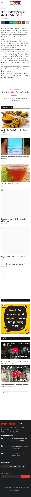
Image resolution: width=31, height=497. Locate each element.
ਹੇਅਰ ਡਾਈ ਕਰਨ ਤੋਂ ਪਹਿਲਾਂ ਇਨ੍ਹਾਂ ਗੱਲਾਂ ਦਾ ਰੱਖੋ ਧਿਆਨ (15, 264)
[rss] (23, 466)
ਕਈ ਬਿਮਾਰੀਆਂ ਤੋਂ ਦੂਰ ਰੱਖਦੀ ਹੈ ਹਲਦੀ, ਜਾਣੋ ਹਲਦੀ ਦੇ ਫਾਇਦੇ (15, 131)
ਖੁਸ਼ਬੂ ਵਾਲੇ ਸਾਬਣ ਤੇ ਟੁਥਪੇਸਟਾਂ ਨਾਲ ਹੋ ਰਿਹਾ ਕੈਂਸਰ (13, 257)
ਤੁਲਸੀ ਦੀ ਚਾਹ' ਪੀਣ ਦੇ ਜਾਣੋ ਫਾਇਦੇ (10, 184)
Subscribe (25, 477)
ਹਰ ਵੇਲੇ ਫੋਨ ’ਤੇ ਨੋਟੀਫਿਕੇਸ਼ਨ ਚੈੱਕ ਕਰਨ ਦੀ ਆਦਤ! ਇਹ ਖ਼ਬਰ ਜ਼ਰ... (15, 158)
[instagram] (11, 466)
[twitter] (7, 466)
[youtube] (15, 466)
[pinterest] (19, 466)
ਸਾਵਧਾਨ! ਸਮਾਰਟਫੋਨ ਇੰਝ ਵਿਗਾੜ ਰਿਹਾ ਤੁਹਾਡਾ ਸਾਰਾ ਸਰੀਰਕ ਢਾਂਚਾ (15, 99)
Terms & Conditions (15, 490)
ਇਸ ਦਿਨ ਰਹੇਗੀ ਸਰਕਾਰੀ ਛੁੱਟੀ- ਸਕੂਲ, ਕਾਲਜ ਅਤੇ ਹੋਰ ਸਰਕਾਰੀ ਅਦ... (20, 439)
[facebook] (3, 466)
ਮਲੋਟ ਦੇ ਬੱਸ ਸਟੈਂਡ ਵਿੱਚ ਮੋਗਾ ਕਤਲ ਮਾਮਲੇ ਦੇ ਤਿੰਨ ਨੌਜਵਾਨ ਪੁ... (20, 447)
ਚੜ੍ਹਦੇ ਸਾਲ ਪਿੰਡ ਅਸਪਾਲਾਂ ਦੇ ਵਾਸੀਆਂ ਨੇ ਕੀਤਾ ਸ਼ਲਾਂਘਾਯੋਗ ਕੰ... (20, 455)
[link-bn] (15, 285)
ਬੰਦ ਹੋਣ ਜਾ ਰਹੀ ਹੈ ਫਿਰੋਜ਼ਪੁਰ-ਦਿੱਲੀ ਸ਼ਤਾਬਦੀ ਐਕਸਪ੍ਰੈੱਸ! (15, 92)
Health (3, 8)
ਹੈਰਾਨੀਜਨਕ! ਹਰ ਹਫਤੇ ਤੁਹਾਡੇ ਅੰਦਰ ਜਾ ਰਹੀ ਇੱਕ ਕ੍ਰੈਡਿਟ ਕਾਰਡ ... (13, 220)
